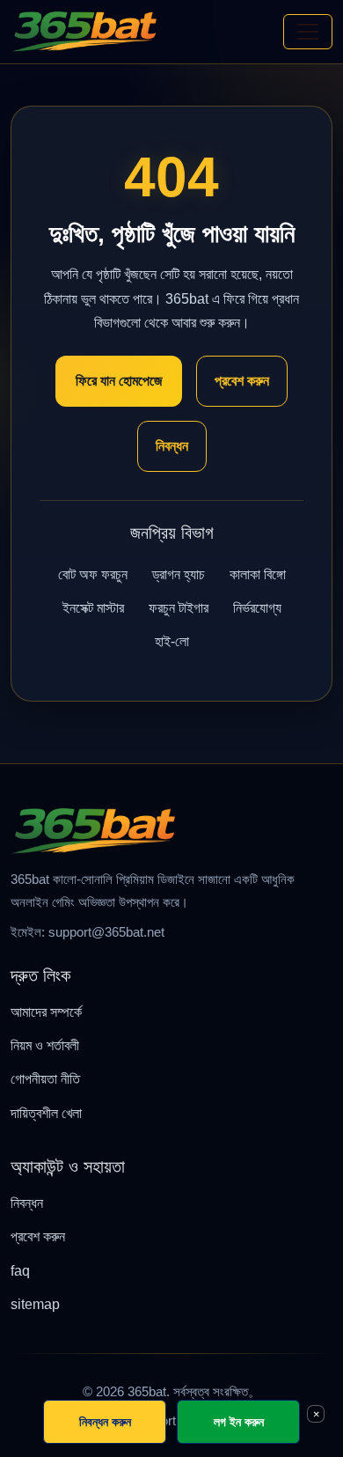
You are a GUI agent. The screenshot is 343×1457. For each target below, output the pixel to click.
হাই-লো (172, 641)
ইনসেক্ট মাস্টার (93, 607)
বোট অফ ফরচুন (93, 574)
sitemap (35, 1304)
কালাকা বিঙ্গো (258, 574)
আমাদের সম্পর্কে (46, 1011)
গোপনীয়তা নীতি (45, 1078)
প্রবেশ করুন (242, 380)
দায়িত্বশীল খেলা (46, 1113)
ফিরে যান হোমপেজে (119, 380)
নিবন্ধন (172, 445)
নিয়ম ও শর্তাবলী (45, 1045)
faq (20, 1270)
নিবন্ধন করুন (105, 1421)
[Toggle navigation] (307, 31)
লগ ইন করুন (239, 1421)
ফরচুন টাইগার (178, 607)
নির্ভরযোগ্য (257, 607)
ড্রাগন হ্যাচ (178, 574)
